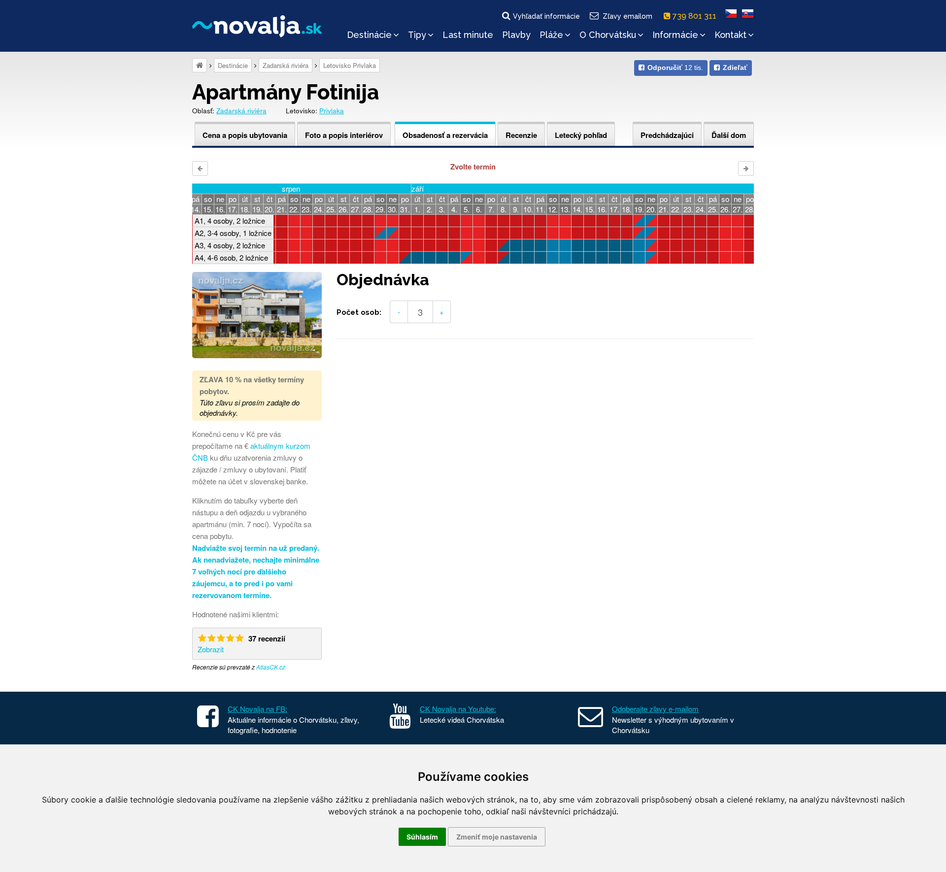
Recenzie (521, 135)
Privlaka (331, 110)
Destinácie (369, 35)
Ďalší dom (728, 135)
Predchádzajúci (667, 135)
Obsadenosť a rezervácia (445, 135)
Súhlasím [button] (422, 837)
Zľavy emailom (627, 16)
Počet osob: (359, 312)
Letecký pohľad (581, 135)
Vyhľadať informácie (546, 16)
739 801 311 (695, 16)
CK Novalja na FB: (257, 709)
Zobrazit (211, 649)
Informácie (675, 35)
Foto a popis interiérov (344, 135)
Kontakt (730, 35)
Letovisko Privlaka (349, 65)
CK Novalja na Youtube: (458, 709)
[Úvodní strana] (199, 65)
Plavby (516, 35)
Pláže (551, 35)
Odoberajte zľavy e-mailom (655, 709)
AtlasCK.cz (270, 667)
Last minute (467, 35)
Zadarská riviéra (285, 65)
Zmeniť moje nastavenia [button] (496, 837)
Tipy (417, 35)
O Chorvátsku (607, 35)
